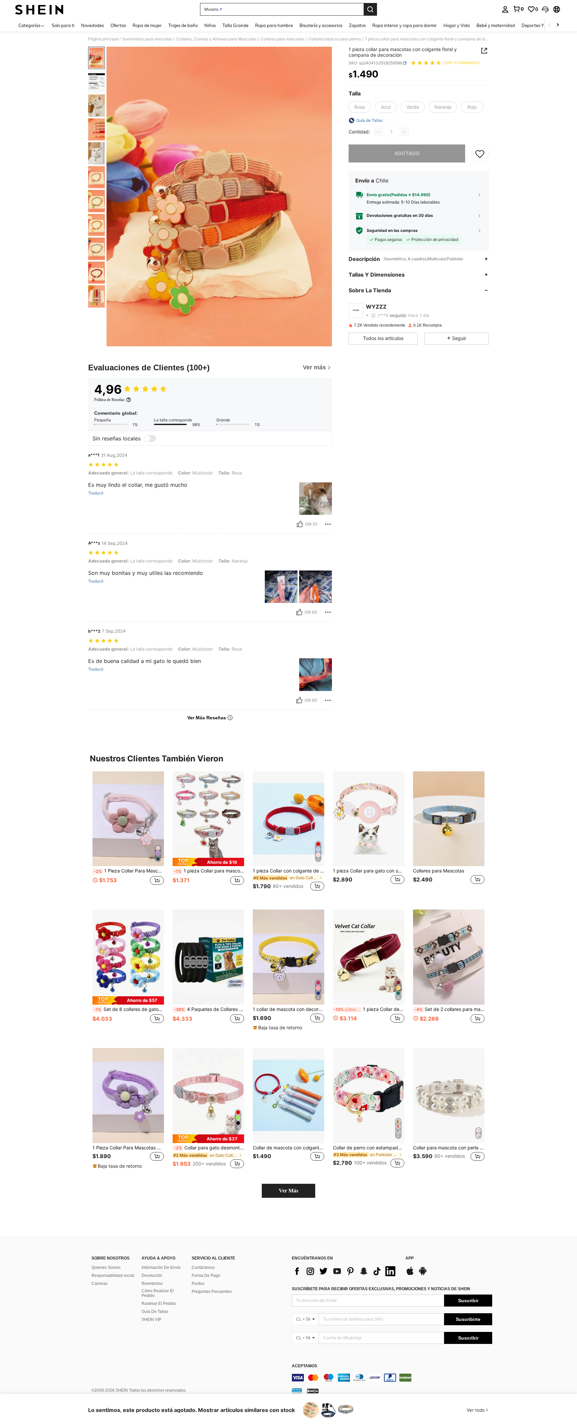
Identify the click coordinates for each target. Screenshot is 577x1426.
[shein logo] (39, 9)
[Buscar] (370, 9)
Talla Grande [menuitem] (235, 25)
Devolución (152, 1275)
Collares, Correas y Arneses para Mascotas (216, 39)
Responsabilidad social (112, 1275)
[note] (208, 862)
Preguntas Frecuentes (212, 1291)
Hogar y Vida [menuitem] (456, 25)
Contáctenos (203, 1267)
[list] (345, 1271)
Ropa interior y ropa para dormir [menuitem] (404, 25)
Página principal (103, 39)
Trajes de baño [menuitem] (183, 25)
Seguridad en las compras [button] (392, 230)
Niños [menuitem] (210, 25)
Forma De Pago (206, 1275)
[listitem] (128, 835)
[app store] (410, 1274)
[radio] (360, 107)
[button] (545, 9)
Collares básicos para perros (334, 39)
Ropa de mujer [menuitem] (147, 25)
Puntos (198, 1283)
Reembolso (152, 1283)
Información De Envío (161, 1267)
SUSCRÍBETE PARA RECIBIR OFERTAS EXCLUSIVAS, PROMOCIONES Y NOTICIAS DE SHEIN (381, 1289)
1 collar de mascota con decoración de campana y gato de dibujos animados (288, 1009)
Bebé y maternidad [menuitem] (495, 25)
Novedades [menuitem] (92, 25)
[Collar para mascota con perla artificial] (449, 1095)
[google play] (422, 1274)
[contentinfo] (392, 1378)
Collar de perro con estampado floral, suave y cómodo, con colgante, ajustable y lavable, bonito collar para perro (368, 1147)
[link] (518, 9)
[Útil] (300, 524)
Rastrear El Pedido (159, 1303)
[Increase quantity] (404, 132)
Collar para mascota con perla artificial (449, 1147)
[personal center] (505, 9)
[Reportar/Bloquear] (328, 524)
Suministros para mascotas (147, 39)
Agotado (407, 153)
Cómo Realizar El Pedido (158, 1293)
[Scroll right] (557, 25)
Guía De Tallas (155, 1311)
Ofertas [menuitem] (118, 25)
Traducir (96, 493)
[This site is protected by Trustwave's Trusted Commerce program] (297, 1390)
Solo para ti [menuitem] (63, 25)
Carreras (99, 1283)
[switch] (150, 438)
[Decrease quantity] (378, 132)
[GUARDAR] (480, 153)
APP (409, 1258)
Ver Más (288, 1190)
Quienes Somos (106, 1267)
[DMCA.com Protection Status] (313, 1390)
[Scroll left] (549, 25)
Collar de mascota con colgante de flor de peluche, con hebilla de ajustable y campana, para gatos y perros (288, 1147)
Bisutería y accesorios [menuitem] (321, 25)
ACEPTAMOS (304, 1366)
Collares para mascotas (282, 39)
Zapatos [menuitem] (357, 25)
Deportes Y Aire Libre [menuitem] (543, 25)
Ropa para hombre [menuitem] (274, 25)
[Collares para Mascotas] (449, 818)
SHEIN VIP (151, 1319)
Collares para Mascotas (438, 870)
